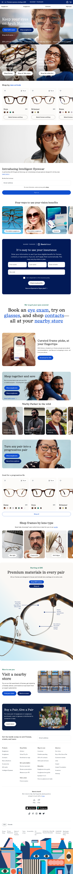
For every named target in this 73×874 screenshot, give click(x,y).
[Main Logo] (36, 2)
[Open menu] (2, 2)
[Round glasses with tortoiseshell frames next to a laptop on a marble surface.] (12, 544)
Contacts (4, 757)
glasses (12, 315)
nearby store (48, 321)
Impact (57, 764)
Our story (58, 751)
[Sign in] (67, 2)
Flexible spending (42, 754)
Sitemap (57, 773)
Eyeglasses (5, 751)
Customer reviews (60, 757)
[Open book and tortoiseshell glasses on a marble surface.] (56, 544)
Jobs (56, 761)
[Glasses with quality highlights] (36, 624)
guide (56, 527)
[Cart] (70, 2)
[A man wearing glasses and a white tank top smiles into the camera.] (18, 62)
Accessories (5, 764)
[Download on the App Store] (30, 808)
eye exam (38, 310)
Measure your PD (24, 772)
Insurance (40, 751)
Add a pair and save (43, 761)
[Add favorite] (5, 90)
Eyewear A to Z (42, 775)
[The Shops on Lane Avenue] (54, 682)
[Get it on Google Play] (42, 808)
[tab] (13, 475)
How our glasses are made (45, 779)
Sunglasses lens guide (44, 772)
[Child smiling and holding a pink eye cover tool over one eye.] (36, 717)
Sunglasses (5, 754)
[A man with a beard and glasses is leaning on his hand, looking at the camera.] (36, 454)
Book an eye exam (25, 766)
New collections (6, 761)
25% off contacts (42, 757)
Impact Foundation (60, 767)
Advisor (22, 751)
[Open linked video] (18, 349)
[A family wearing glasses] (36, 386)
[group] (36, 104)
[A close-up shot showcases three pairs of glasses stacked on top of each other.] (12, 220)
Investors (58, 770)
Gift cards (5, 767)
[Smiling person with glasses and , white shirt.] (34, 544)
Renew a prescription (26, 769)
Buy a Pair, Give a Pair (61, 754)
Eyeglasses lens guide (44, 769)
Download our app (25, 757)
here (43, 796)
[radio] (4, 112)
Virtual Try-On (24, 754)
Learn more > (6, 174)
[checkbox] (24, 278)
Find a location (24, 781)
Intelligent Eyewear (7, 770)
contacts (54, 315)
